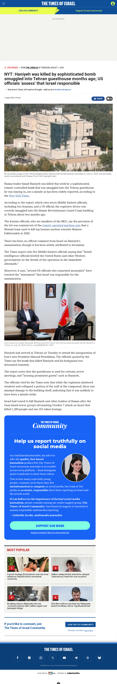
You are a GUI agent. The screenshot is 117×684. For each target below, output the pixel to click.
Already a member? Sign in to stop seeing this (50, 532)
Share (99, 99)
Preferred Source (63, 90)
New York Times (19, 195)
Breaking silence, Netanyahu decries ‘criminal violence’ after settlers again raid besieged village (27, 606)
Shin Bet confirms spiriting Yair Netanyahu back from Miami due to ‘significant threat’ (70, 605)
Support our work (50, 526)
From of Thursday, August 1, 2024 (42, 68)
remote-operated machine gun (61, 225)
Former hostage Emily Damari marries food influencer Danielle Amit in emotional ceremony (27, 576)
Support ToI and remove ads (89, 11)
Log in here (88, 630)
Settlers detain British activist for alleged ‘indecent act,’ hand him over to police (70, 575)
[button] (113, 4)
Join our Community (28, 11)
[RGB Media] (53, 673)
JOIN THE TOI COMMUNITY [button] (80, 624)
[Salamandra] (73, 673)
